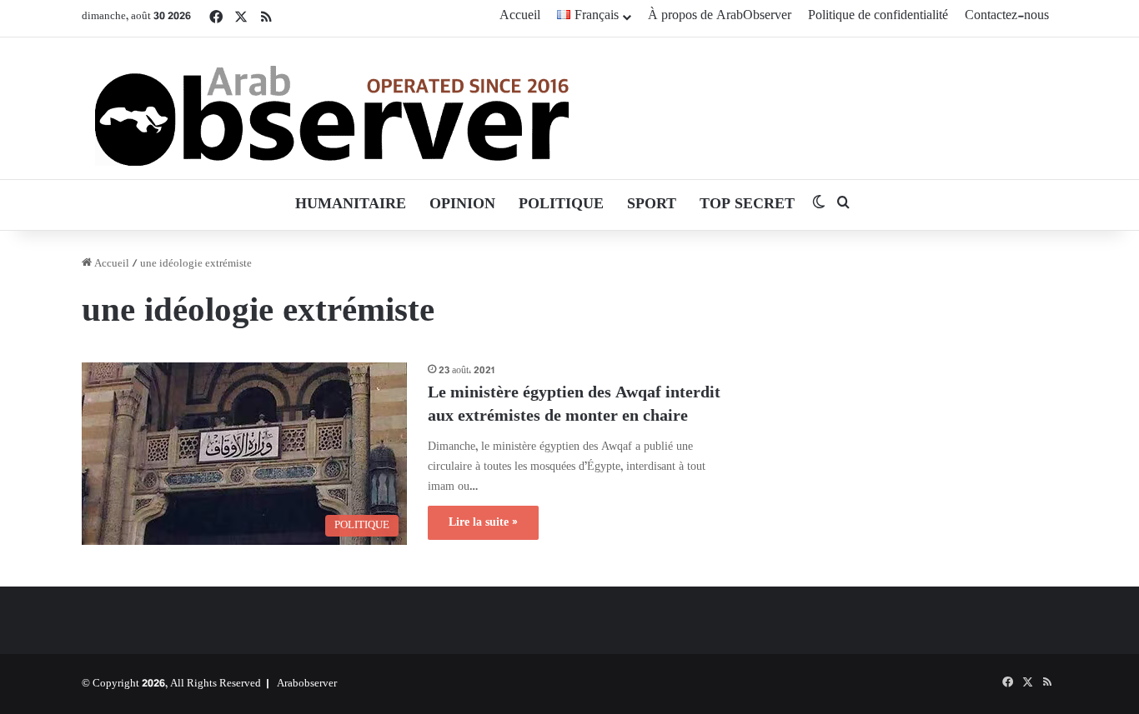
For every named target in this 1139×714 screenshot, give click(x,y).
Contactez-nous (1007, 16)
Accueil (519, 16)
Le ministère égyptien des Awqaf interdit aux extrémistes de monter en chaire (574, 405)
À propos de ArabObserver (719, 16)
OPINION (462, 204)
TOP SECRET (747, 204)
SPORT (651, 204)
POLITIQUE (561, 204)
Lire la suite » (483, 522)
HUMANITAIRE (350, 204)
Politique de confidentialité (878, 16)
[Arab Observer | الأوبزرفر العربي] (332, 108)
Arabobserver (307, 684)
